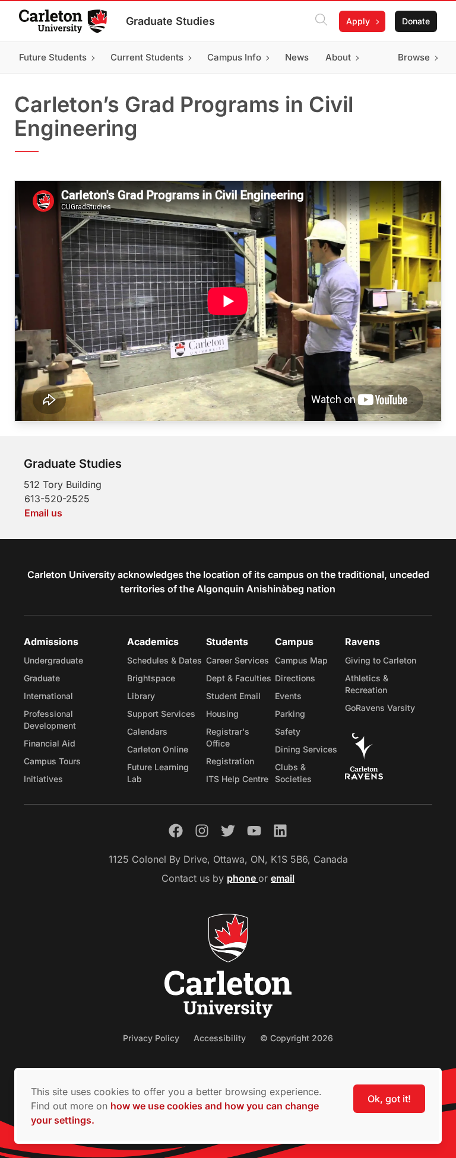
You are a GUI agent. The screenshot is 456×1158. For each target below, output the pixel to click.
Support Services (161, 714)
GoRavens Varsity (380, 708)
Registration (230, 761)
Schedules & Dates (164, 660)
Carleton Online (157, 749)
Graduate (42, 678)
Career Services (237, 660)
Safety (287, 731)
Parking (290, 714)
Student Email (233, 696)
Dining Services (306, 749)
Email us (43, 513)
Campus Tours (52, 761)
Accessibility (220, 1038)
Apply (358, 21)
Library (141, 696)
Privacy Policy (151, 1038)
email (282, 878)
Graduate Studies (170, 21)
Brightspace (151, 678)
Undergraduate (53, 660)
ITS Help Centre (237, 779)
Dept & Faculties (238, 678)
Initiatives (43, 779)
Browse (414, 57)
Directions (295, 678)
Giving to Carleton (380, 660)
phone (242, 878)
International (48, 696)
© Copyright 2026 (296, 1038)
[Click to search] (321, 21)
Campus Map (301, 660)
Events (288, 696)
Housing (222, 714)
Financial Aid (49, 743)
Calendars (147, 731)
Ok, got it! (389, 1099)
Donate (416, 21)
